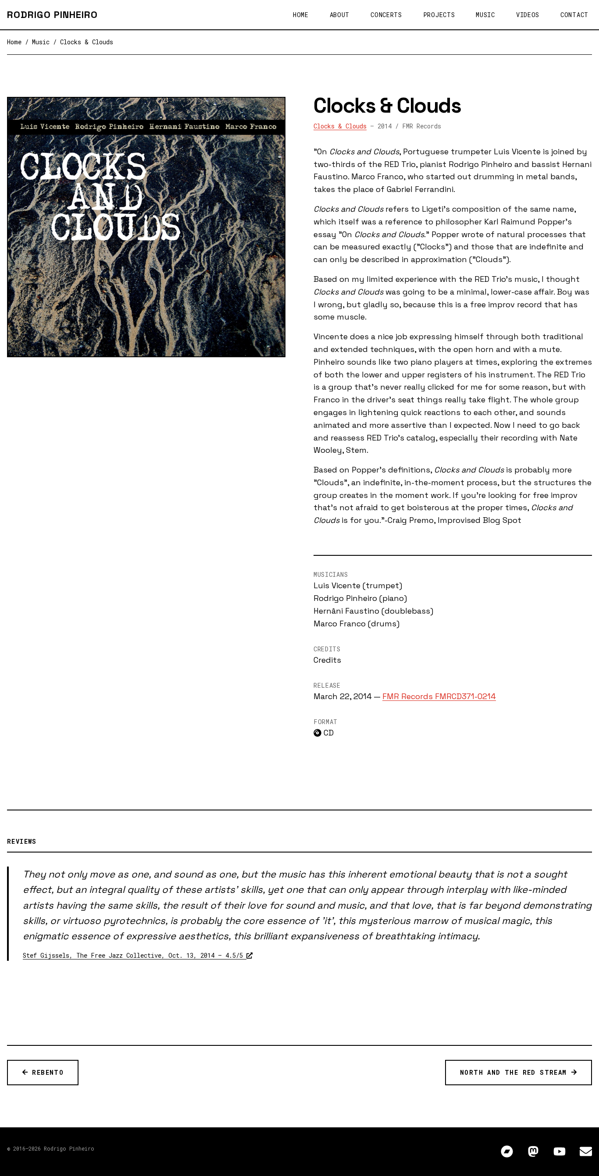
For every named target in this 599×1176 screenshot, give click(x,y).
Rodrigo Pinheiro (52, 14)
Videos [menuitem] (527, 15)
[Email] (586, 1152)
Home (14, 42)
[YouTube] (559, 1152)
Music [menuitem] (485, 15)
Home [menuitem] (301, 15)
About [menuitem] (340, 15)
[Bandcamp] (507, 1152)
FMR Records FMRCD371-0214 (439, 696)
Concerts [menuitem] (386, 15)
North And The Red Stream (515, 1072)
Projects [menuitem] (439, 15)
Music (41, 42)
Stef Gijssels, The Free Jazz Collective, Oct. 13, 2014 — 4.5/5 (134, 955)
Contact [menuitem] (574, 15)
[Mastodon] (533, 1152)
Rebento (46, 1072)
